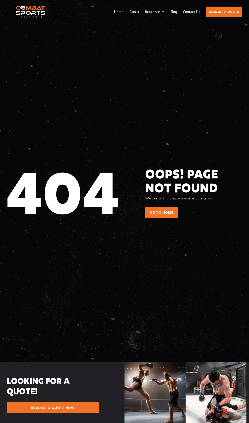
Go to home (161, 212)
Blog (173, 12)
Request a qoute (224, 12)
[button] (154, 12)
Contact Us (191, 12)
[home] (30, 12)
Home (119, 12)
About (134, 12)
